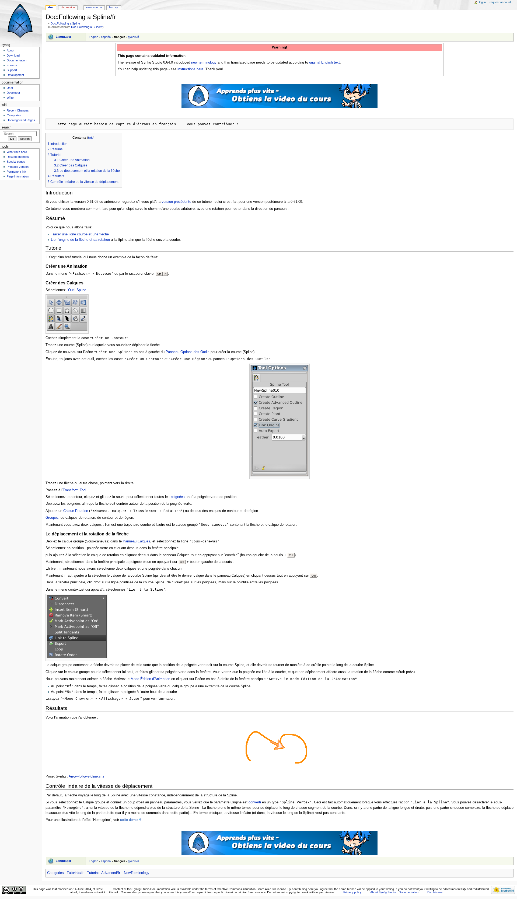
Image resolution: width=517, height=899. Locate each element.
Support (12, 70)
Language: (63, 36)
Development (15, 74)
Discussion (68, 7)
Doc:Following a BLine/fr (87, 27)
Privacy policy (352, 892)
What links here (17, 152)
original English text (324, 62)
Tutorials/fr (75, 873)
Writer (11, 97)
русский (133, 37)
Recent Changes (18, 110)
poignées (178, 497)
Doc (51, 7)
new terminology (203, 62)
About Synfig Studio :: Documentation (394, 892)
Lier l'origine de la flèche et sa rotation (80, 240)
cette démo (129, 820)
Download (13, 55)
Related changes (18, 156)
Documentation (16, 60)
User (10, 87)
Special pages (16, 161)
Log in (482, 2)
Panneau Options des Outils (187, 352)
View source (94, 7)
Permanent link (16, 171)
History (113, 7)
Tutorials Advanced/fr (103, 873)
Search (7, 127)
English (93, 37)
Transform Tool (74, 490)
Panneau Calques (136, 541)
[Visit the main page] (21, 21)
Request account (500, 2)
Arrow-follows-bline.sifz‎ (86, 776)
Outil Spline (77, 290)
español (106, 37)
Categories (55, 873)
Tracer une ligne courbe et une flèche (80, 234)
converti (255, 802)
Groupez (52, 518)
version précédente (176, 202)
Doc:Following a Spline (65, 23)
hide (90, 137)
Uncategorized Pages (21, 120)
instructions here (190, 69)
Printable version (18, 166)
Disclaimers (435, 892)
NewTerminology (136, 873)
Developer (13, 92)
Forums (12, 65)
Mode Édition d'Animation (150, 679)
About (10, 50)
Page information (18, 176)
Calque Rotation (75, 511)
